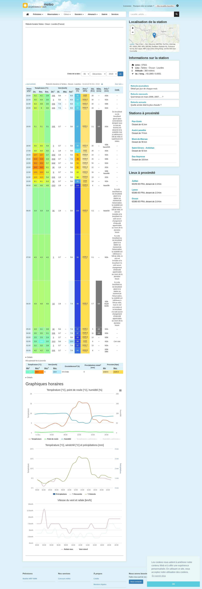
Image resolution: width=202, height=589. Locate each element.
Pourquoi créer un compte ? (143, 6)
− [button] (133, 32)
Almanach (92, 14)
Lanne (146, 191)
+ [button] (133, 28)
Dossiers (78, 14)
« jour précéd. (31, 84)
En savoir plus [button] (159, 576)
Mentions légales (100, 584)
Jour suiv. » (119, 84)
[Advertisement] (74, 49)
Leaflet (132, 44)
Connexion (127, 6)
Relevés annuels (146, 103)
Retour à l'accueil (39, 5)
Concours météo (64, 579)
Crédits (96, 579)
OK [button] (173, 584)
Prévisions (37, 14)
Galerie (104, 14)
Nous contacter (136, 582)
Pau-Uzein (139, 122)
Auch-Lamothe (139, 131)
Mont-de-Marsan (140, 140)
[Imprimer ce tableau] (102, 84)
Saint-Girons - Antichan (143, 149)
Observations (52, 14)
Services (114, 14)
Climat (66, 14)
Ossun (146, 200)
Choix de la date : (74, 74)
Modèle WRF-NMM (30, 579)
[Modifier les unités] (177, 6)
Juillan (146, 182)
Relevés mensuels (147, 95)
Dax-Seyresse (140, 158)
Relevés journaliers (144, 87)
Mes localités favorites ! (165, 6)
